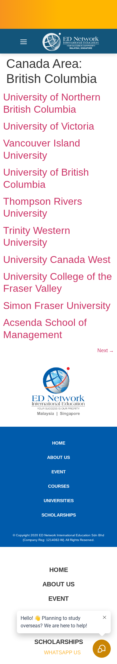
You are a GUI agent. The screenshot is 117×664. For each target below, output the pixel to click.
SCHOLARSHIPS (58, 514)
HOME (58, 442)
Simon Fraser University (56, 305)
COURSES (58, 486)
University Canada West (56, 259)
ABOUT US (58, 457)
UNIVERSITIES (59, 500)
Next (105, 350)
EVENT (58, 471)
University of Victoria (48, 126)
